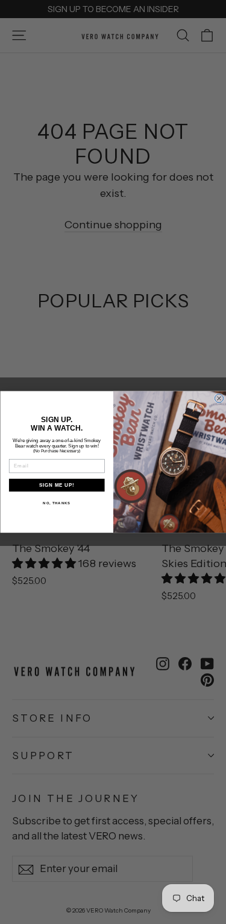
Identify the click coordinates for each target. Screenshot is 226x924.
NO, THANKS (57, 503)
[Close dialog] (219, 398)
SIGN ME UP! (56, 485)
